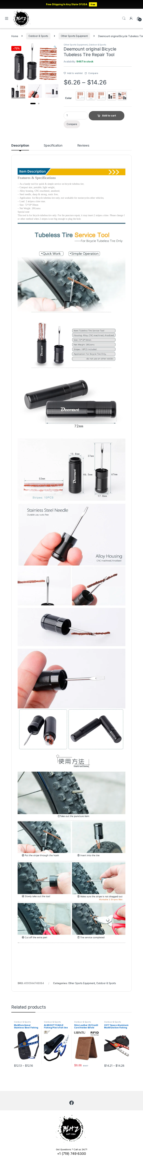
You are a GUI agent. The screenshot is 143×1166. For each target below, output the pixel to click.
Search (124, 18)
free (93, 4)
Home (14, 35)
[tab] (20, 147)
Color (68, 98)
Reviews (83, 145)
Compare (93, 73)
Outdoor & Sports (38, 35)
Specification (53, 145)
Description (20, 145)
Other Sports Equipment (74, 35)
